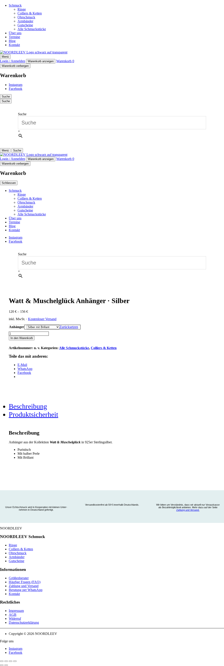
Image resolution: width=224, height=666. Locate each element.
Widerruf (15, 618)
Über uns (15, 33)
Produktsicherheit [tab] (33, 414)
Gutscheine (25, 25)
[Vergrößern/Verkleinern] (2, 661)
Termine (14, 37)
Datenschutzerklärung (24, 622)
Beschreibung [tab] (28, 406)
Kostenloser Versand (42, 319)
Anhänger (16, 327)
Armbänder (25, 21)
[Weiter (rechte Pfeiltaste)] (6, 665)
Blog (12, 41)
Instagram (15, 85)
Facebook (15, 89)
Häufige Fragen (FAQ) (24, 582)
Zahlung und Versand (23, 586)
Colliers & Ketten (30, 13)
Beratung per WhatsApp (25, 590)
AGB (12, 614)
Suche (22, 114)
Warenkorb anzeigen (41, 61)
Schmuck (15, 5)
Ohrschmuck (26, 17)
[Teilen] (10, 661)
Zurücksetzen (69, 327)
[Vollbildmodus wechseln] (6, 661)
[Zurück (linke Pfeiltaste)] (2, 665)
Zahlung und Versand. (188, 510)
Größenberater (19, 578)
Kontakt (14, 45)
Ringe (22, 9)
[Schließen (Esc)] (15, 661)
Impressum (16, 611)
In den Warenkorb (21, 338)
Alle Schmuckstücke (32, 29)
